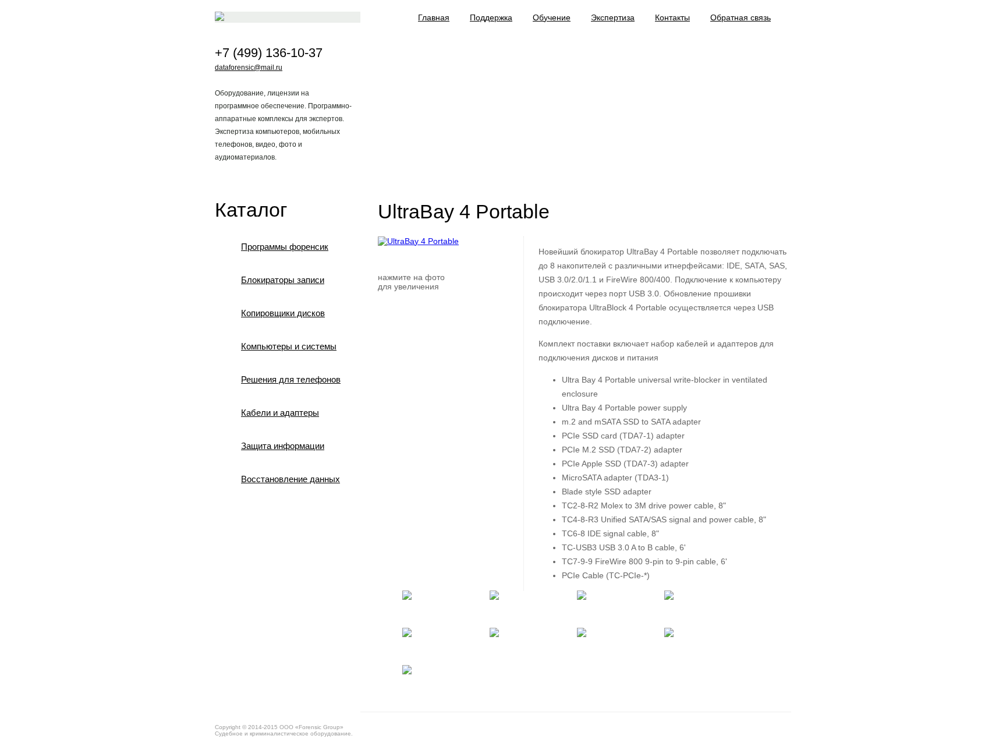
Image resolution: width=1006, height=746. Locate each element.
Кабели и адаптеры (280, 413)
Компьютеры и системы (288, 346)
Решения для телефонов (291, 379)
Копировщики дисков (283, 313)
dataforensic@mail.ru (248, 67)
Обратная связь (740, 17)
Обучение (552, 17)
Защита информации (282, 446)
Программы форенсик (284, 247)
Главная (433, 17)
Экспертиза (613, 17)
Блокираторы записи (282, 280)
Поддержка (491, 17)
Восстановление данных (290, 479)
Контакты (672, 17)
